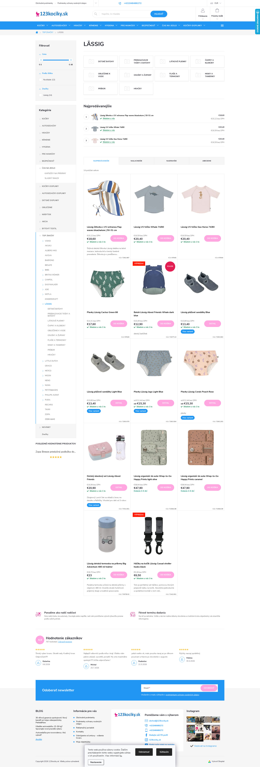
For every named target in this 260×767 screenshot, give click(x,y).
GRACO (48, 366)
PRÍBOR (51, 350)
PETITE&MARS (51, 390)
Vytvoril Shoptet (218, 761)
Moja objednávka (83, 742)
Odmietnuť (144, 751)
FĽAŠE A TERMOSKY (57, 340)
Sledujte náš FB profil (158, 735)
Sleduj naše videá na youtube (161, 744)
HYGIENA (46, 147)
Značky (45, 434)
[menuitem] (43, 25)
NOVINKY (46, 427)
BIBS (47, 270)
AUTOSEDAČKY (49, 125)
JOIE (47, 289)
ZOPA (47, 414)
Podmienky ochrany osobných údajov (72, 3)
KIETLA (48, 294)
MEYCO (48, 370)
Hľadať (158, 13)
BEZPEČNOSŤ (48, 161)
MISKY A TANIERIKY (56, 345)
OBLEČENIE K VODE (56, 330)
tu (121, 755)
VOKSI (48, 241)
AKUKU (48, 245)
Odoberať (209, 688)
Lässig (47, 95)
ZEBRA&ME (50, 419)
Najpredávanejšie (101, 161)
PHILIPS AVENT (52, 395)
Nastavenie (96, 762)
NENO (47, 380)
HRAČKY (46, 133)
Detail (212, 323)
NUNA (47, 385)
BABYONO (49, 260)
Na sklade (49, 80)
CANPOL (49, 279)
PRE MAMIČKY (48, 154)
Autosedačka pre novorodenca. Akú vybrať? (51, 733)
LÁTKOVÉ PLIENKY (56, 320)
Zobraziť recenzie (65, 642)
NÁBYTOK (46, 214)
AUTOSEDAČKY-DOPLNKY (54, 193)
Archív (39, 739)
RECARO (49, 404)
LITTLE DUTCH (51, 361)
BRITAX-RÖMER (52, 275)
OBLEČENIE (47, 207)
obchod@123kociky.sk (158, 721)
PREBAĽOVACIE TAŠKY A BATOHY (59, 314)
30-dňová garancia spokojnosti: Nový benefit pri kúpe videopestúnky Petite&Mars (51, 720)
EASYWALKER (51, 284)
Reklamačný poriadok (85, 727)
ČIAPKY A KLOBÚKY (56, 325)
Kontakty (80, 731)
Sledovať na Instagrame (205, 745)
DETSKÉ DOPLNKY (50, 200)
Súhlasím (164, 751)
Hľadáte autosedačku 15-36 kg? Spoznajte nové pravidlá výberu (49, 727)
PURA (47, 400)
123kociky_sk (155, 740)
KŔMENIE (46, 140)
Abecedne (206, 161)
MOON (48, 375)
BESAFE (48, 265)
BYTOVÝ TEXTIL (49, 228)
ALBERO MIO (51, 250)
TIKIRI (47, 409)
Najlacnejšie (136, 161)
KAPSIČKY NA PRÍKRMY (55, 173)
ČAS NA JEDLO (48, 168)
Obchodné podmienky (44, 3)
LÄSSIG (48, 304)
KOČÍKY (45, 118)
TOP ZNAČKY (48, 235)
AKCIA (45, 221)
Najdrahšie (171, 161)
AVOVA (48, 255)
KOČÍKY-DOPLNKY (50, 186)
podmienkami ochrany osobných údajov (182, 695)
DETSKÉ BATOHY (55, 309)
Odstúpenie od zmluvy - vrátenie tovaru (90, 736)
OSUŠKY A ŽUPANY (56, 335)
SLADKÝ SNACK (52, 178)
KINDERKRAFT (51, 299)
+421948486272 (156, 725)
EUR (216, 3)
